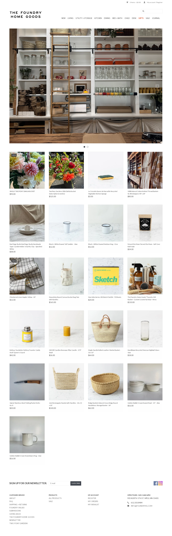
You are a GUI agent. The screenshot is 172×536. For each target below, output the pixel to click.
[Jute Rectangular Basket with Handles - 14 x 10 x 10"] (66, 381)
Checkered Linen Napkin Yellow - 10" (23, 297)
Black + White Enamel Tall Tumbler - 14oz (63, 244)
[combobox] (152, 11)
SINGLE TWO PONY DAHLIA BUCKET (22, 191)
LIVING (70, 18)
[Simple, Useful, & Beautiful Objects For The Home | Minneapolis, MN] (25, 15)
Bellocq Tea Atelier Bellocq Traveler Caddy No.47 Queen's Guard (25, 351)
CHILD (127, 18)
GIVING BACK (15, 514)
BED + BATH (117, 18)
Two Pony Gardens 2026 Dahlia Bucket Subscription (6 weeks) (62, 192)
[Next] (157, 86)
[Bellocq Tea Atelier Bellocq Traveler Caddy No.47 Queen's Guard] (27, 328)
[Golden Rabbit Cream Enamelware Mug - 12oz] (27, 434)
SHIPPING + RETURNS (18, 504)
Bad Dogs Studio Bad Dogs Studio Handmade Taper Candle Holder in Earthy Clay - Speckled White (26, 246)
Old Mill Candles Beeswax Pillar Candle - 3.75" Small (65, 351)
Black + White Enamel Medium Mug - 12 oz (103, 244)
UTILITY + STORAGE (84, 18)
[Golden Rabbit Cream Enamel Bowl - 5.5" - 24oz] (145, 381)
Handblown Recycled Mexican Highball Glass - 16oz (144, 351)
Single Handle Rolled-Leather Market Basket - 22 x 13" (104, 351)
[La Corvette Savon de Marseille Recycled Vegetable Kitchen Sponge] (105, 170)
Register (92, 498)
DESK (134, 18)
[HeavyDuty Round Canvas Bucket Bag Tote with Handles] (66, 276)
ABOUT (12, 498)
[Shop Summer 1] (86, 86)
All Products (55, 498)
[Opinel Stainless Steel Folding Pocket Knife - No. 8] (27, 381)
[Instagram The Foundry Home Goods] (160, 483)
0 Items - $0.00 (135, 2)
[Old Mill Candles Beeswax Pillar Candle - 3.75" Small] (66, 328)
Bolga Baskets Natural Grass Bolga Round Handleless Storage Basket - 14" (103, 404)
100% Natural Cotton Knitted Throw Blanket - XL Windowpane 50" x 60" (143, 192)
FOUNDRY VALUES (16, 508)
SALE (148, 18)
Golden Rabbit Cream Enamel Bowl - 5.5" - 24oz (144, 403)
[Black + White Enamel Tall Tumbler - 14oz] (66, 223)
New (63, 18)
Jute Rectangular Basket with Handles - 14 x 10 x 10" (65, 404)
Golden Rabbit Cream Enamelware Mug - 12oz (25, 456)
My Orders (93, 501)
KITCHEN (98, 18)
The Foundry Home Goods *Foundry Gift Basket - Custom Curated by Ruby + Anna (142, 298)
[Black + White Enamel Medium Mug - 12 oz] (105, 223)
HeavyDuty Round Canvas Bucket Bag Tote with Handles (64, 298)
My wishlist (93, 504)
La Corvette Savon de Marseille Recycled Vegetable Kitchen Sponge (102, 192)
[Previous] (15, 86)
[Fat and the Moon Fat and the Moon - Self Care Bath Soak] (145, 223)
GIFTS (141, 18)
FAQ (11, 501)
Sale (51, 501)
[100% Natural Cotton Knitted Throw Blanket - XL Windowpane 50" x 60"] (145, 170)
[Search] (142, 11)
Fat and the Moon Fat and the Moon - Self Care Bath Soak (144, 245)
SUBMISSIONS (15, 511)
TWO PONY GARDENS (18, 523)
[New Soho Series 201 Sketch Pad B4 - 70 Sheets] (105, 276)
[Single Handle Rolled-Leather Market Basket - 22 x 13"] (105, 328)
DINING (107, 18)
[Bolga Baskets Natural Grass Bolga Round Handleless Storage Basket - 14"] (105, 381)
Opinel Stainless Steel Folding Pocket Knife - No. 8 (25, 404)
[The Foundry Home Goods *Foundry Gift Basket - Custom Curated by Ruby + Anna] (145, 276)
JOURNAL (156, 18)
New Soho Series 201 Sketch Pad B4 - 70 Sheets (104, 297)
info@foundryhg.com (141, 506)
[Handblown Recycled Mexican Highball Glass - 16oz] (145, 328)
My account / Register (155, 2)
